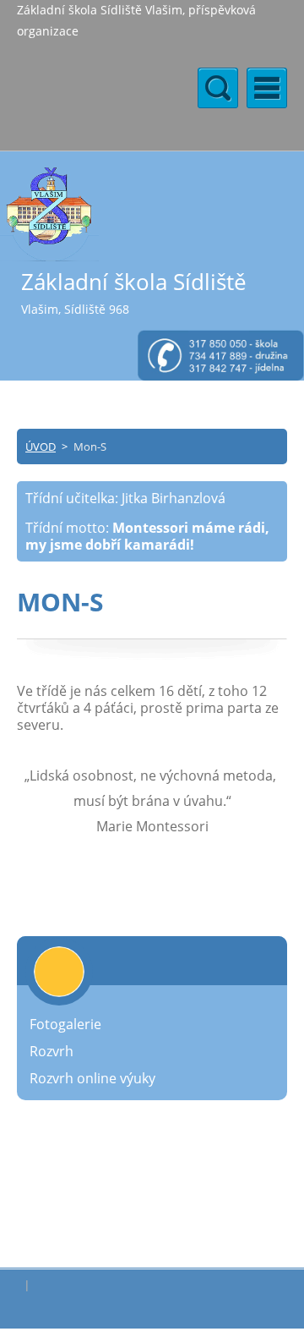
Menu (267, 88)
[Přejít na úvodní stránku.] (49, 213)
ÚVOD (40, 446)
